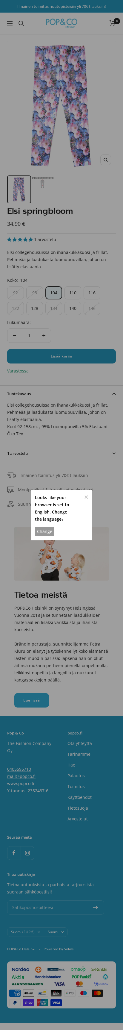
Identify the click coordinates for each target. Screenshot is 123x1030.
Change (44, 531)
